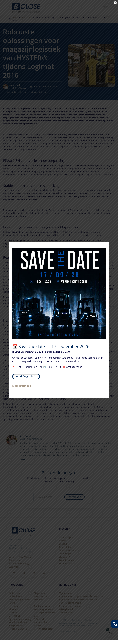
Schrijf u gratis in (26, 376)
